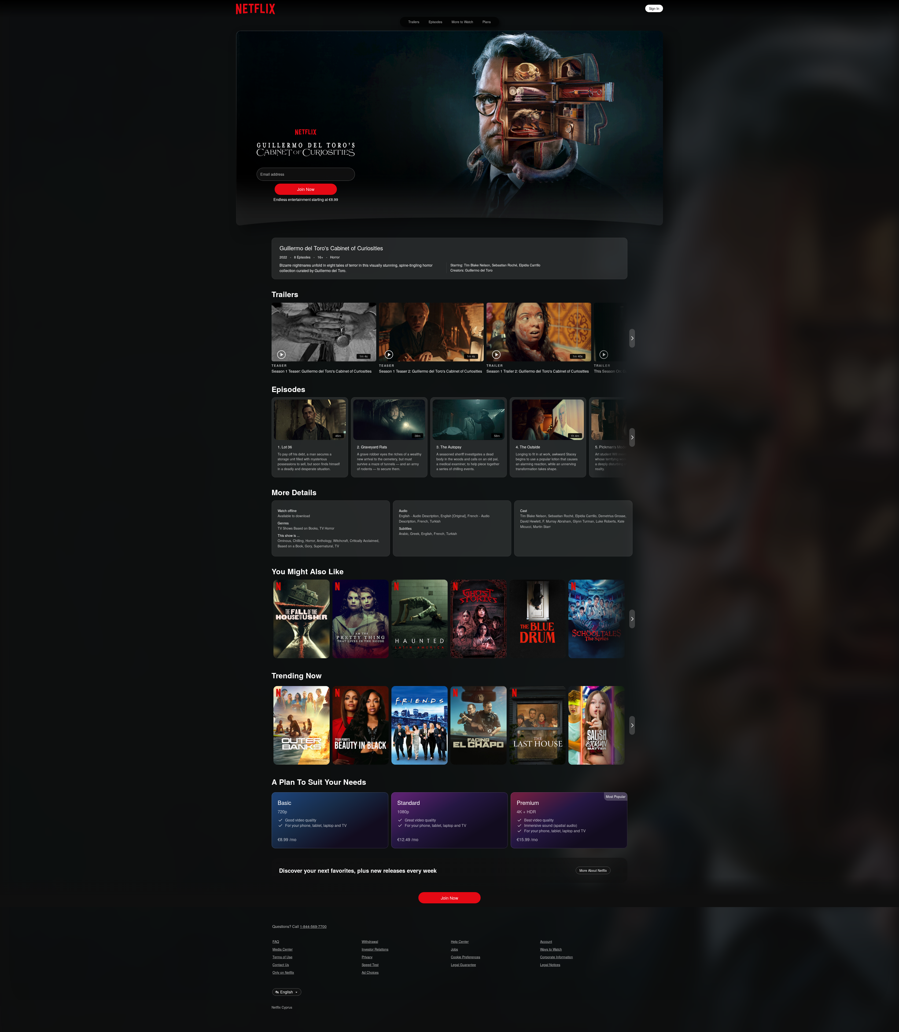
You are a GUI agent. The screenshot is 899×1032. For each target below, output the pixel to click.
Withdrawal (370, 941)
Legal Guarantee (463, 964)
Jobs (454, 949)
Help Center (460, 941)
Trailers (413, 21)
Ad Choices (370, 972)
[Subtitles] (637, 197)
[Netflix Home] (253, 8)
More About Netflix (593, 870)
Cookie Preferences (465, 957)
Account (546, 941)
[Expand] (625, 197)
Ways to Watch (551, 949)
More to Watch (462, 21)
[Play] (601, 197)
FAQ (276, 941)
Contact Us (281, 964)
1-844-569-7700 (313, 926)
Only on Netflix (283, 972)
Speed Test (370, 964)
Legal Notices (550, 964)
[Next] (632, 338)
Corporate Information (556, 957)
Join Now (305, 189)
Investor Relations (375, 949)
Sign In (654, 8)
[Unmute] (613, 197)
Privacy (367, 957)
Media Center (283, 949)
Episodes (435, 21)
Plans (487, 21)
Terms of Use (282, 957)
